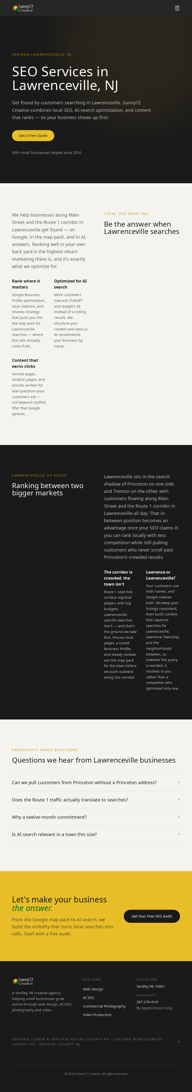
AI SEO (88, 997)
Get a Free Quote (33, 135)
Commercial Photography (104, 1006)
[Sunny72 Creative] (23, 8)
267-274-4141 (147, 1001)
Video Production (97, 1014)
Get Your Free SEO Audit (152, 916)
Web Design (93, 989)
